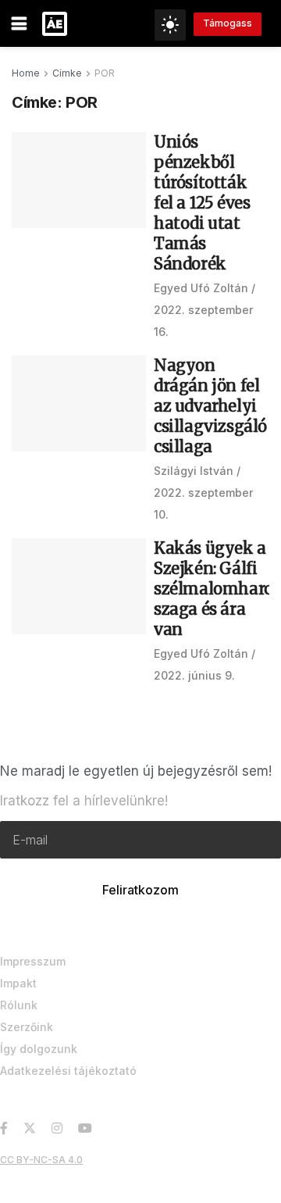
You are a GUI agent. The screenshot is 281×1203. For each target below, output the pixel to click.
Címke (67, 73)
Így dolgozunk (38, 1048)
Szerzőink (26, 1026)
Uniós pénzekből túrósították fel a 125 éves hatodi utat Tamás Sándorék (202, 202)
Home (26, 73)
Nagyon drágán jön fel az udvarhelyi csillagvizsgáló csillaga (210, 405)
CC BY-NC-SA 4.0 (41, 1160)
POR (104, 73)
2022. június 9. (194, 675)
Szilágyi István (193, 470)
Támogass (227, 23)
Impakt (18, 983)
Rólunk (18, 1005)
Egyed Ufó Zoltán (201, 288)
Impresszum (33, 961)
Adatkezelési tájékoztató (68, 1070)
